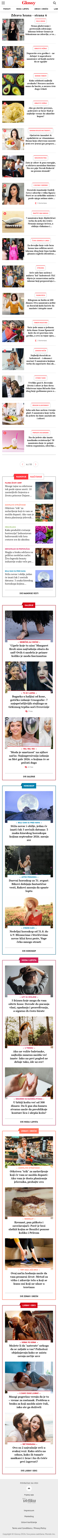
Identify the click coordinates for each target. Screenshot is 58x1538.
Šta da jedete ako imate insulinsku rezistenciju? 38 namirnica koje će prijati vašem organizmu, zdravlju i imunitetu (40, 441)
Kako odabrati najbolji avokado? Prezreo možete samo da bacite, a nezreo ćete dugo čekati (40, 84)
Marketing (29, 1516)
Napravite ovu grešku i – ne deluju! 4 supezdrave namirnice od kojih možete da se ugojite (41, 57)
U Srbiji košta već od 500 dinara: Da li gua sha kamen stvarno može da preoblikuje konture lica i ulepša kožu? (29, 1107)
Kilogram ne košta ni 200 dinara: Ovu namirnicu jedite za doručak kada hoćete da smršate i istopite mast (41, 304)
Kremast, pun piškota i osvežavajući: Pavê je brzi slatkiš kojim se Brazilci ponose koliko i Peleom (29, 1227)
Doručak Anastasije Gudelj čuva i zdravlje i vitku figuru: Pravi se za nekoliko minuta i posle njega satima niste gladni (40, 194)
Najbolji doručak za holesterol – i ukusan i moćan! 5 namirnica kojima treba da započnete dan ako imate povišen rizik (40, 359)
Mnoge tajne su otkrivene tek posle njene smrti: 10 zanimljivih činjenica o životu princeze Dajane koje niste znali (18, 491)
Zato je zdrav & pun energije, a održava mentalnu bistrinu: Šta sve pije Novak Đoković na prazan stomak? (40, 166)
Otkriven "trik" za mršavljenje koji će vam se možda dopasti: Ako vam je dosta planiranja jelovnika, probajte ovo (19, 513)
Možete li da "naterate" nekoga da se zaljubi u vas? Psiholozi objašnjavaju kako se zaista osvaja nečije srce (29, 1351)
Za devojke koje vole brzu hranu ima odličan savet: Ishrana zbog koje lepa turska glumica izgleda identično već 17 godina (40, 249)
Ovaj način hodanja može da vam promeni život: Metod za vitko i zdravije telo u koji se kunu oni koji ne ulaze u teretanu (29, 1280)
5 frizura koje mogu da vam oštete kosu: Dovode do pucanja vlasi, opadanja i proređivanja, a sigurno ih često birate (28, 1006)
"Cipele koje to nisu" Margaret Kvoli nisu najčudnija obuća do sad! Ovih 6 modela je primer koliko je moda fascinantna (29, 651)
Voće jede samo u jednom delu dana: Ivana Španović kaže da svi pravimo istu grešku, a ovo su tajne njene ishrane (40, 331)
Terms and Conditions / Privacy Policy (29, 1528)
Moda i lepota (22, 9)
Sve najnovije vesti (29, 593)
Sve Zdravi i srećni (29, 1296)
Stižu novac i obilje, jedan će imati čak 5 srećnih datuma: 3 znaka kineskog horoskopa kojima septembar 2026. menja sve (19, 579)
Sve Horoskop (29, 951)
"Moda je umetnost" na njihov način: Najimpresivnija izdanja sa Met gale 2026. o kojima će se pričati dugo (29, 757)
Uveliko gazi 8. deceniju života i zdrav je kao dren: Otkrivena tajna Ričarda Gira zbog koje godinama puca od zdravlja (40, 386)
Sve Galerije (29, 776)
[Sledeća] (35, 464)
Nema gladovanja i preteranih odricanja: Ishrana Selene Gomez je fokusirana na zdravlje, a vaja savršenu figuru (40, 30)
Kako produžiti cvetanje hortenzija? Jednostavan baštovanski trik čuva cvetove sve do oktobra (18, 535)
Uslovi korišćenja (29, 1522)
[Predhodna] (22, 464)
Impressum (29, 1510)
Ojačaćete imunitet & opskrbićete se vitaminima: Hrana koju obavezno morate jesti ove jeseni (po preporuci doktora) (41, 139)
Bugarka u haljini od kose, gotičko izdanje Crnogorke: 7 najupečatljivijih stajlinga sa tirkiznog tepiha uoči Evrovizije (28, 702)
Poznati (7, 9)
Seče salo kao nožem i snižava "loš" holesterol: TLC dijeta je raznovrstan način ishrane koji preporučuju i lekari (40, 276)
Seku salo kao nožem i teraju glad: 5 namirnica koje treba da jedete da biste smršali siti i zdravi (40, 414)
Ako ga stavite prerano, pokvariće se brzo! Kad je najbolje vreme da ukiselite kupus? (41, 112)
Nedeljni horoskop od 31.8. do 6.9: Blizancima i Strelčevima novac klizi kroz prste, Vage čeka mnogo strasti (29, 937)
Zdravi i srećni (41, 9)
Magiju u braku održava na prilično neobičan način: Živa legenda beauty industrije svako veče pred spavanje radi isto (19, 557)
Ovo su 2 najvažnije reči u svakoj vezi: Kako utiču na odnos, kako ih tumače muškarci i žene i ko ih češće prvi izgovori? (29, 1454)
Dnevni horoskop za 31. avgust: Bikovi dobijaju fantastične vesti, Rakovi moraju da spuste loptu (29, 886)
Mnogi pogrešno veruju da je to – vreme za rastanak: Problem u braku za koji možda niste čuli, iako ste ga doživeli (28, 1402)
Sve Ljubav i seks (29, 1470)
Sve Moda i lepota (29, 1122)
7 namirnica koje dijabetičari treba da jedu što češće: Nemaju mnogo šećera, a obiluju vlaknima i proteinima (40, 222)
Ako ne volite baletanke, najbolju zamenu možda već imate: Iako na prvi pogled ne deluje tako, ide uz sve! (29, 1057)
